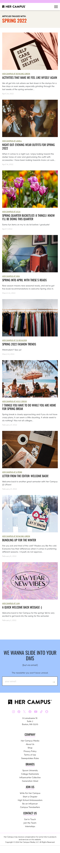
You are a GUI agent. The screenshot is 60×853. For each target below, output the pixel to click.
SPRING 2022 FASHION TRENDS (19, 344)
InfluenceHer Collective (30, 777)
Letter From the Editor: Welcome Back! (25, 476)
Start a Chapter (30, 796)
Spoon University (30, 770)
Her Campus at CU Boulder (14, 340)
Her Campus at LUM (11, 603)
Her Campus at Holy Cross (14, 401)
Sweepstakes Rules (30, 758)
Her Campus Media (30, 740)
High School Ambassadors (30, 800)
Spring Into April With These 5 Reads (24, 280)
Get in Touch (30, 819)
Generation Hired (30, 780)
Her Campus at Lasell (12, 141)
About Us (30, 744)
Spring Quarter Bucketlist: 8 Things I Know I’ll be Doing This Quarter (28, 217)
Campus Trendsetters (30, 807)
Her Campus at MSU (11, 276)
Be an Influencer (30, 803)
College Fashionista (30, 773)
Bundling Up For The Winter (19, 540)
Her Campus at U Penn (12, 472)
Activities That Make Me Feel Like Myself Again (29, 77)
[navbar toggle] (56, 7)
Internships (30, 826)
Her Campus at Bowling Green (16, 73)
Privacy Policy (30, 751)
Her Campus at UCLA (11, 211)
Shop (30, 747)
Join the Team (30, 822)
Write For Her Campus (30, 793)
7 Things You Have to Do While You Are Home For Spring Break (29, 407)
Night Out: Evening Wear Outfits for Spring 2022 (28, 146)
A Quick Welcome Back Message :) (22, 607)
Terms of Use (30, 754)
